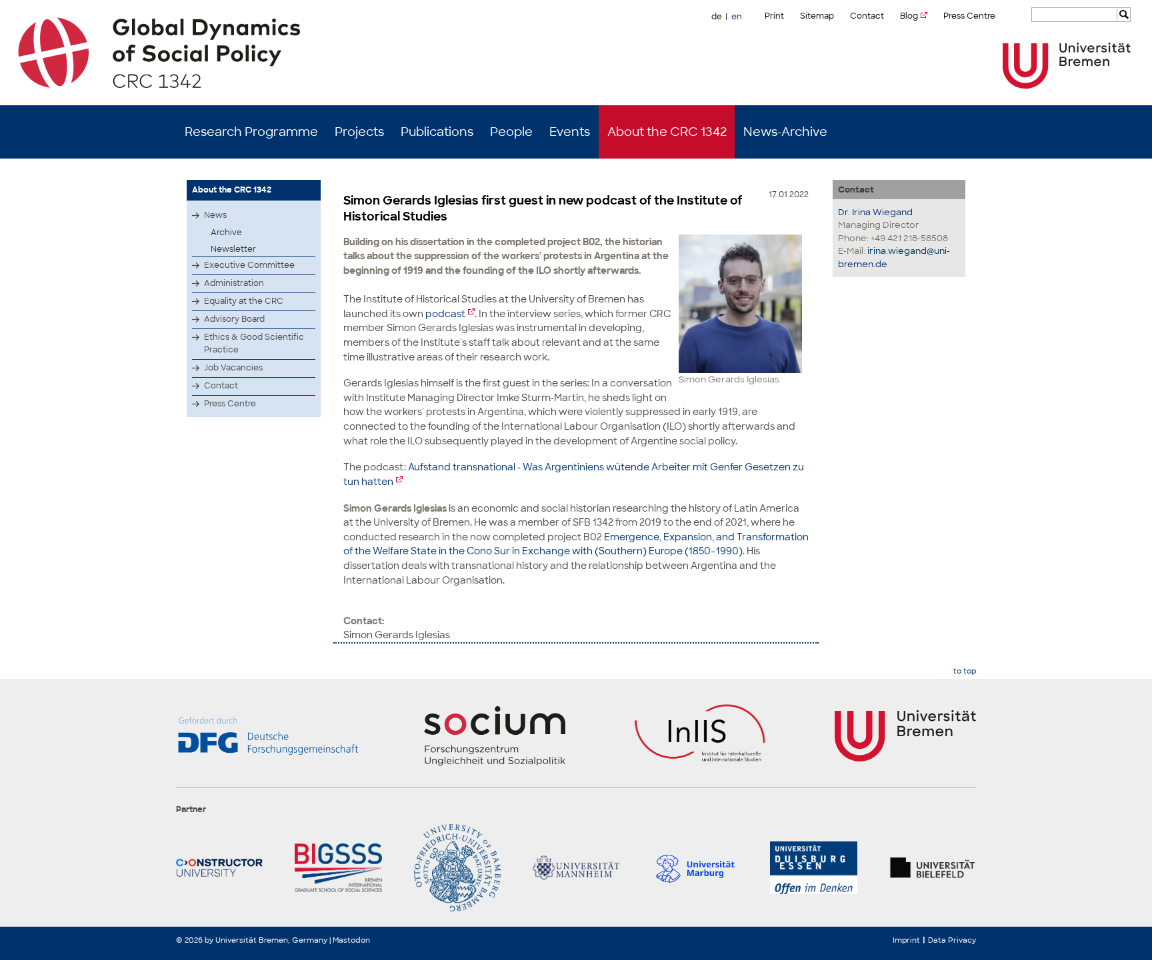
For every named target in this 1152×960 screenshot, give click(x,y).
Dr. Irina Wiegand (875, 212)
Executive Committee (249, 265)
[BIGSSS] (338, 867)
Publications (437, 132)
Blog (909, 16)
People (511, 132)
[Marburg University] (694, 867)
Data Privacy (952, 940)
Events (569, 132)
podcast (445, 313)
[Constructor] (219, 867)
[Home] (576, 53)
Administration (234, 283)
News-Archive (785, 132)
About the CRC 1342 (667, 132)
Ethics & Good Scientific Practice (254, 343)
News (215, 215)
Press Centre (969, 16)
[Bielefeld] (932, 867)
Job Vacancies (233, 367)
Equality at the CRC (243, 301)
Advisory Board (234, 319)
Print (774, 16)
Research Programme (251, 132)
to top (964, 671)
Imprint (906, 940)
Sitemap (817, 16)
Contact (867, 16)
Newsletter (233, 249)
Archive (226, 232)
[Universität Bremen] (1067, 66)
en (736, 16)
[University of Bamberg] (457, 867)
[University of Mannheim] (576, 867)
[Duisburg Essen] (813, 867)
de (716, 16)
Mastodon (351, 940)
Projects (359, 132)
